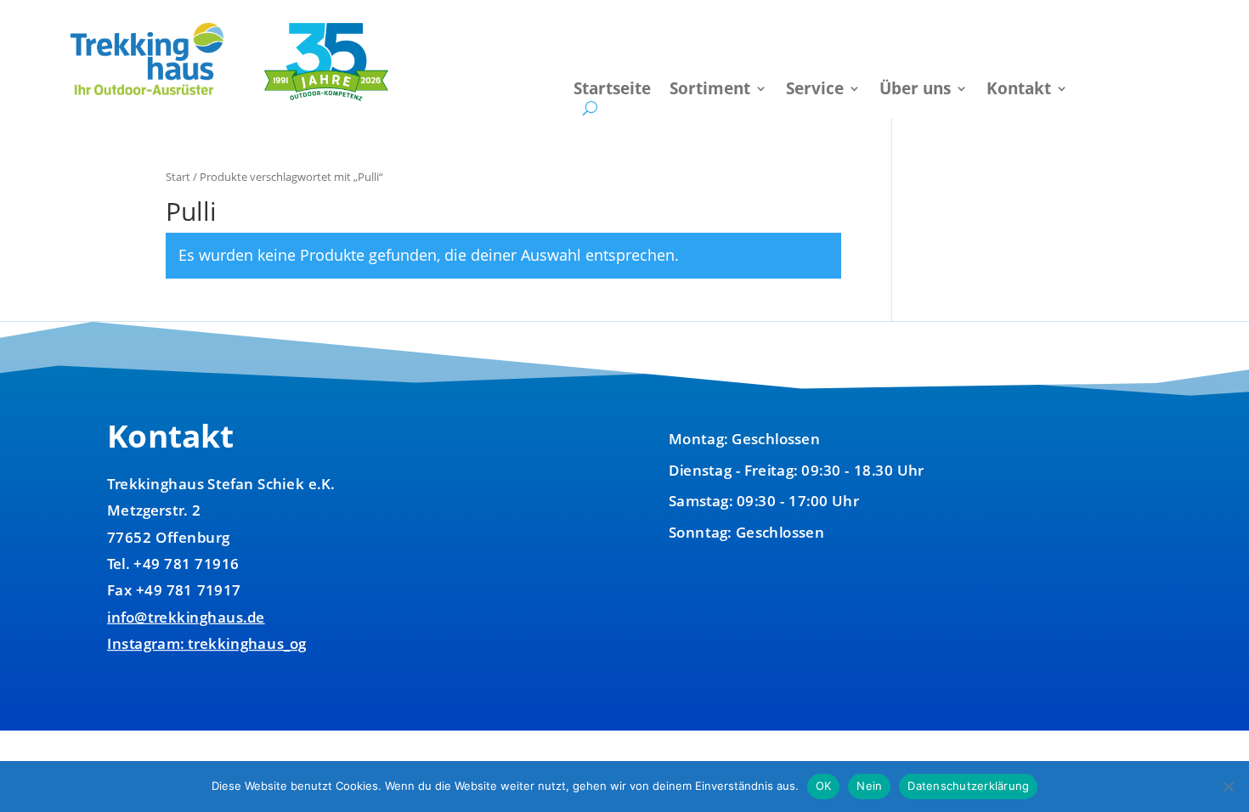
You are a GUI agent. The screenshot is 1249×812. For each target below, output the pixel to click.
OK (824, 785)
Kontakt (1018, 90)
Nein (869, 785)
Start (178, 176)
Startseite (612, 90)
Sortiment (710, 90)
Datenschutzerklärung (968, 785)
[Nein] (1227, 786)
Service (815, 90)
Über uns (915, 90)
